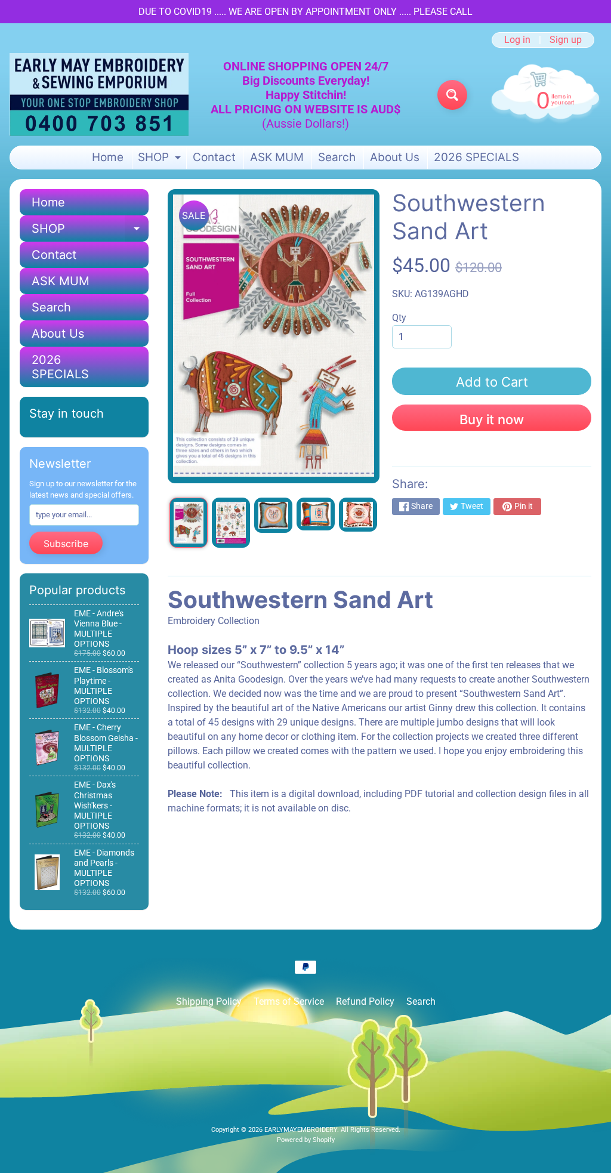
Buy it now (491, 419)
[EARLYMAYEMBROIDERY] (99, 94)
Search (337, 157)
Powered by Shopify (306, 1140)
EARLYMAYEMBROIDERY (300, 1130)
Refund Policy (365, 1001)
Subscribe (66, 544)
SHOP (161, 159)
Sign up (566, 40)
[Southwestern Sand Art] (188, 523)
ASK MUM (277, 157)
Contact (214, 157)
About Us (394, 157)
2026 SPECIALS (476, 157)
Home (108, 157)
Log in (517, 40)
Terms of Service (289, 1001)
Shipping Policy (209, 1001)
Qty (399, 317)
